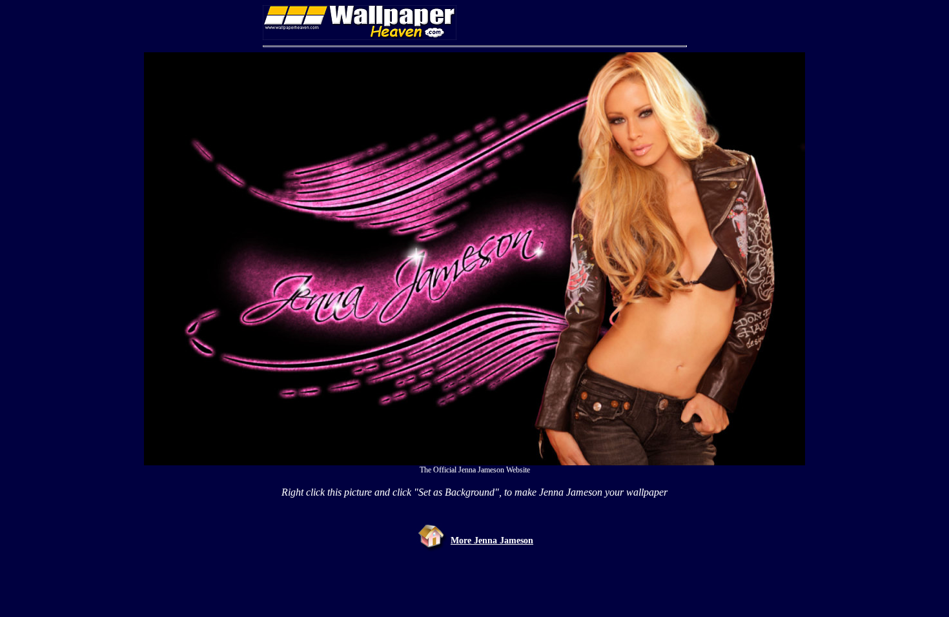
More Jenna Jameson (492, 540)
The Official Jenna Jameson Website (475, 469)
